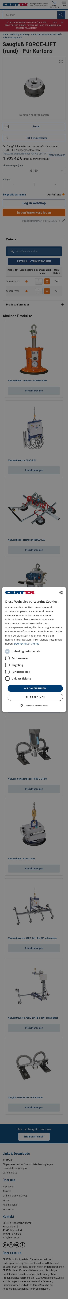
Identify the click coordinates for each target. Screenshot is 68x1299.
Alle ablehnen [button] (35, 697)
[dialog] (34, 649)
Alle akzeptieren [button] (35, 688)
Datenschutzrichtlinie (26, 643)
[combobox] (61, 592)
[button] (34, 705)
